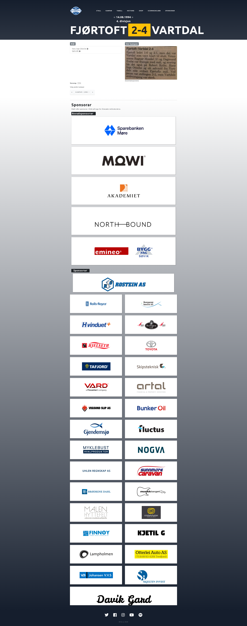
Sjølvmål (75, 51)
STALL (98, 10)
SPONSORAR (170, 10)
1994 (79, 83)
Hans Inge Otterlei (79, 48)
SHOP (141, 10)
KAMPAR (109, 10)
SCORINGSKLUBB (154, 10)
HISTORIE (130, 10)
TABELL (119, 10)
